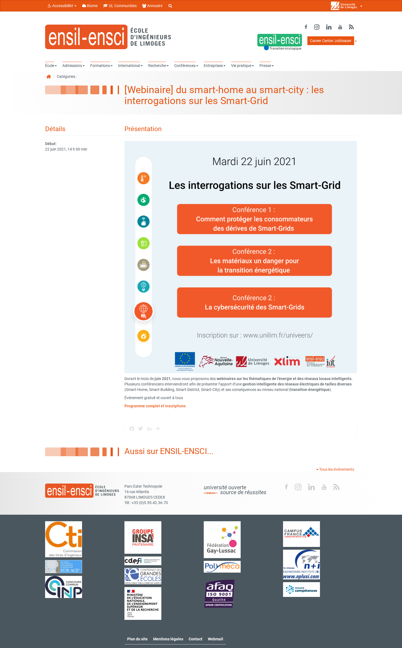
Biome (92, 6)
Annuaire (154, 6)
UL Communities (122, 6)
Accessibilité (62, 6)
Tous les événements (336, 469)
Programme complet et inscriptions (155, 406)
